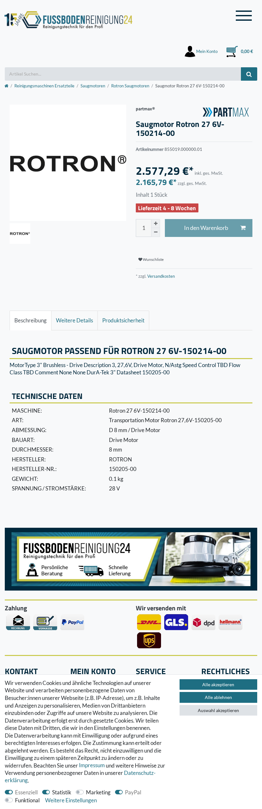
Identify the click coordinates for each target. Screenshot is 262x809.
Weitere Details (74, 320)
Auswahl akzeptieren (218, 710)
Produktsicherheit (123, 320)
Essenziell (26, 792)
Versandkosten (160, 276)
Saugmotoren (93, 85)
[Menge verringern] (155, 232)
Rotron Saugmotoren (130, 85)
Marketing (98, 792)
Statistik (61, 792)
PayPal (133, 792)
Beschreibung (30, 320)
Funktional (27, 800)
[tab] (30, 320)
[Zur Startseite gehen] (6, 85)
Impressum (92, 765)
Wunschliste (153, 259)
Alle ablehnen (218, 697)
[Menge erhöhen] (155, 223)
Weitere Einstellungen (71, 800)
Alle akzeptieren (218, 684)
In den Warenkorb (206, 227)
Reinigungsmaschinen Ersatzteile (44, 85)
